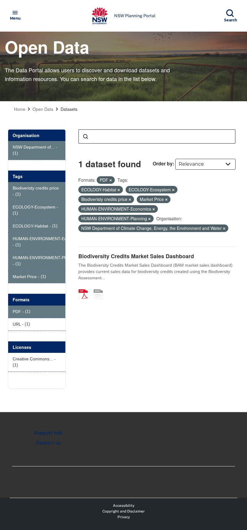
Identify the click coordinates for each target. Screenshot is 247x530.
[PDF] (85, 288)
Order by (163, 163)
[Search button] (85, 136)
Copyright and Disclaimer (123, 511)
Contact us (48, 443)
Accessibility (123, 505)
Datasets (69, 109)
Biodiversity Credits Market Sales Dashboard (136, 256)
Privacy (123, 517)
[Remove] (110, 180)
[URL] (100, 288)
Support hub (48, 433)
